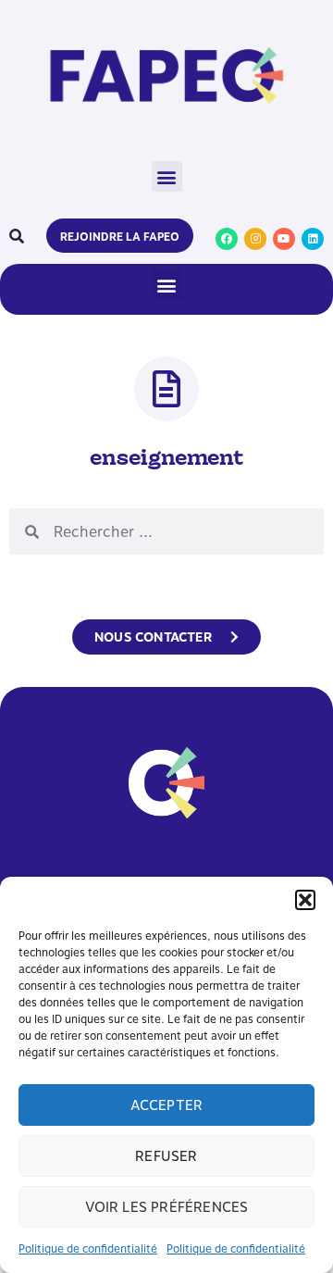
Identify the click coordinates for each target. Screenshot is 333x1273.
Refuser (166, 1156)
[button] (305, 900)
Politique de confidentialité (87, 1248)
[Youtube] (284, 239)
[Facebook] (227, 239)
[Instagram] (255, 239)
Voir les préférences (167, 1207)
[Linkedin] (313, 239)
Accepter (167, 1105)
